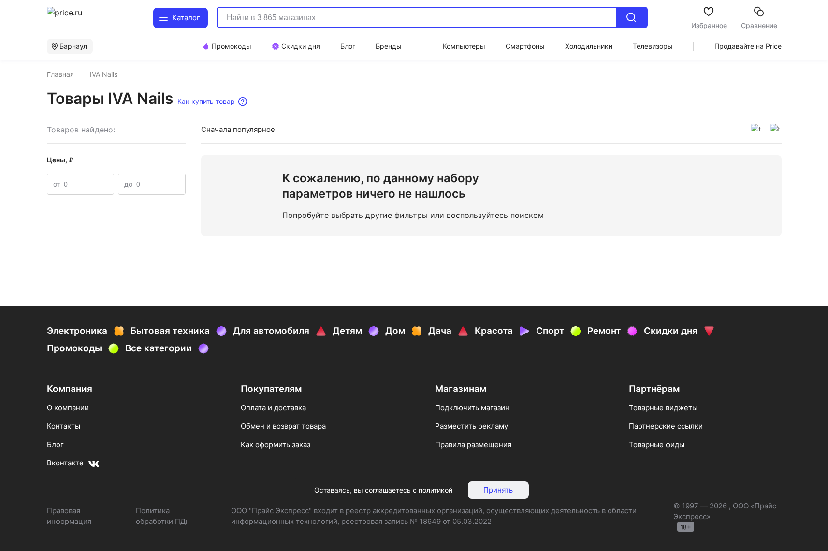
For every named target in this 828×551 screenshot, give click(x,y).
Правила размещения (473, 444)
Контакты (63, 426)
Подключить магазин (472, 407)
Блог (55, 444)
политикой (435, 490)
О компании (68, 407)
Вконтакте (65, 462)
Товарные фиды (656, 444)
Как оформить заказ (275, 444)
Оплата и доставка (273, 407)
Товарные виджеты (663, 407)
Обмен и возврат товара (283, 426)
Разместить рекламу (471, 426)
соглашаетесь (388, 490)
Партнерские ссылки (666, 426)
